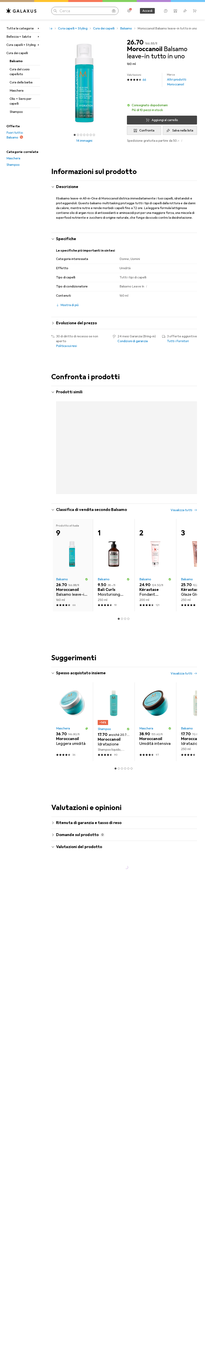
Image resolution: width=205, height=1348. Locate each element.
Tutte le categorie (20, 28)
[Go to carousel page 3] (122, 497)
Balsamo (16, 61)
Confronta (146, 130)
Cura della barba (21, 82)
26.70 (135, 42)
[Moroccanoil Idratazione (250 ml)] (72, 450)
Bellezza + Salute (18, 37)
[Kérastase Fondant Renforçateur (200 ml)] (155, 569)
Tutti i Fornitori (178, 341)
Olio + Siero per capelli (21, 101)
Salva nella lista (182, 130)
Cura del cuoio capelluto (20, 71)
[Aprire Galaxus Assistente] (166, 11)
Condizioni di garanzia (133, 341)
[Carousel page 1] (116, 497)
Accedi (147, 11)
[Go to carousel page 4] (125, 497)
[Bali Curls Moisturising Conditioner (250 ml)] (114, 569)
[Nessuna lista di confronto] (175, 11)
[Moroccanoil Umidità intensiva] (155, 725)
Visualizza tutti (67, 404)
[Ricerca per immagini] (114, 11)
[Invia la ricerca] (55, 11)
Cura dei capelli (17, 53)
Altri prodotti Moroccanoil (176, 79)
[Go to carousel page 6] (132, 497)
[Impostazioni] (129, 11)
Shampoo (16, 112)
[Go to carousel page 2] (119, 497)
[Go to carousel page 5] (128, 497)
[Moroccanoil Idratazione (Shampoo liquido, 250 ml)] (114, 725)
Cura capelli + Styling (21, 45)
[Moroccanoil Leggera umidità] (72, 725)
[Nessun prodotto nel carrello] (194, 11)
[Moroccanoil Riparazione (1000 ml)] (114, 450)
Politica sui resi (66, 346)
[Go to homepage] (21, 11)
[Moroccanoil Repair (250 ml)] (155, 450)
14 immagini (84, 141)
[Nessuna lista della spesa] (185, 11)
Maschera (16, 91)
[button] (162, 107)
